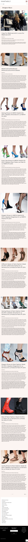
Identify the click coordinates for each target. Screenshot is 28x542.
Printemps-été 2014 (14, 125)
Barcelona (7, 43)
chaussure (18, 75)
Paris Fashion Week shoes (13, 275)
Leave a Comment (4, 42)
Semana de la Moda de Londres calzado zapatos (10, 80)
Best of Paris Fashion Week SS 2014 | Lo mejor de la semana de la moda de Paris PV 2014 (13, 418)
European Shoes (15, 43)
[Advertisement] (14, 50)
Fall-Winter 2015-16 (20, 43)
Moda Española (4, 511)
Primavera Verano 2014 (8, 125)
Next (25, 494)
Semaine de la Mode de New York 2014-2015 (13, 79)
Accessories (3, 501)
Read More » (3, 37)
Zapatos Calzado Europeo (13, 127)
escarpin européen (10, 131)
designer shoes (11, 43)
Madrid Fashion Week (18, 123)
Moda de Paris (21, 274)
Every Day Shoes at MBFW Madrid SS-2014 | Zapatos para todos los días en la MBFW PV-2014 (14, 162)
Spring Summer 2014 (9, 126)
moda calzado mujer (19, 124)
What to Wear (4, 522)
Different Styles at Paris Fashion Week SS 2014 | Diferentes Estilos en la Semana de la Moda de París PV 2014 (14, 265)
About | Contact (24, 531)
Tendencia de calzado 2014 (13, 135)
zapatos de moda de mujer (5, 128)
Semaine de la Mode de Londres (18, 78)
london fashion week (12, 77)
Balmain (4, 43)
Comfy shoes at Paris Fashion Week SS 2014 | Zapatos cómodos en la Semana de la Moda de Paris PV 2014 (14, 467)
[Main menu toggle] (26, 1)
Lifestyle (12, 38)
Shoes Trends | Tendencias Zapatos (7, 515)
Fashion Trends (4, 503)
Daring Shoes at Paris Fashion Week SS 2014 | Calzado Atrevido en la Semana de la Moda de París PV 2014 (14, 312)
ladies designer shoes (10, 123)
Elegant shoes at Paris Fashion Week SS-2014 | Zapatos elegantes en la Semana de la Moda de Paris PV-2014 (14, 366)
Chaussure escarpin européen (6, 76)
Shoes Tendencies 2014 (15, 182)
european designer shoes (8, 122)
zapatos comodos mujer (20, 127)
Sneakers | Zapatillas (5, 517)
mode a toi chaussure (13, 181)
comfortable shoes (16, 121)
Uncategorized (4, 521)
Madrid (14, 123)
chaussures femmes (13, 76)
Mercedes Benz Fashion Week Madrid (10, 124)
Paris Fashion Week (4, 371)
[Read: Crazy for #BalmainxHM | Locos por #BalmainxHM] (14, 20)
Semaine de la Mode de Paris (14, 276)
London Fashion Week (5, 507)
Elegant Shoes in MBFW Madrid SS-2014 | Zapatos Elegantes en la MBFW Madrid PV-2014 (14, 217)
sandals (18, 125)
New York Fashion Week (5, 512)
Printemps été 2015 (11, 78)
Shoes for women (21, 125)
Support (24, 532)
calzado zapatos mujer (5, 372)
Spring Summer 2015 (17, 81)
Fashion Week (23, 76)
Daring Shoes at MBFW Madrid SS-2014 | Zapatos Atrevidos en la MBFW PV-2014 (14, 114)
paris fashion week (6, 78)
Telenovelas (3, 520)
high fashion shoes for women (13, 132)
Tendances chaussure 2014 (16, 126)
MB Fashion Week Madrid (5, 167)
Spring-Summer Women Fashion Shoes (14, 167)
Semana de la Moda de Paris (10, 81)
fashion (25, 43)
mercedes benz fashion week (12, 133)
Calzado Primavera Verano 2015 (12, 75)
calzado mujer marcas (5, 75)
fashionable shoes (20, 122)
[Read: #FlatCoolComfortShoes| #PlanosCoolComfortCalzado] (14, 59)
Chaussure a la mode (23, 75)
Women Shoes (7, 127)
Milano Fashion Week (18, 77)
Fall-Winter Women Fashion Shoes (6, 38)
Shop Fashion (4, 516)
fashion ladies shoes (14, 122)
